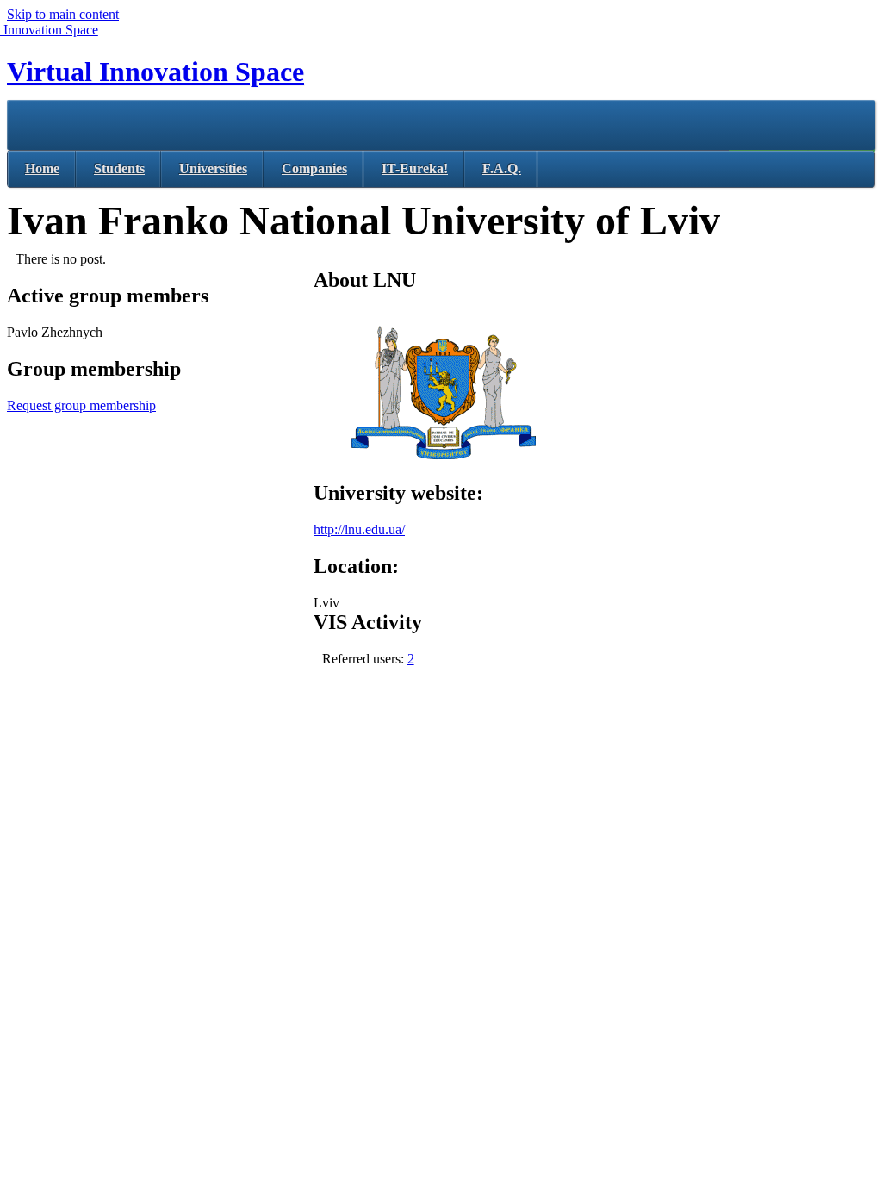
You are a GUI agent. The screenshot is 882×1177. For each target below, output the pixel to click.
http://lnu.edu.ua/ (359, 529)
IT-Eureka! (415, 168)
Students (119, 168)
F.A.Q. (501, 168)
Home (42, 168)
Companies (314, 168)
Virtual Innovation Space (155, 71)
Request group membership (81, 405)
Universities (213, 168)
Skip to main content (63, 14)
